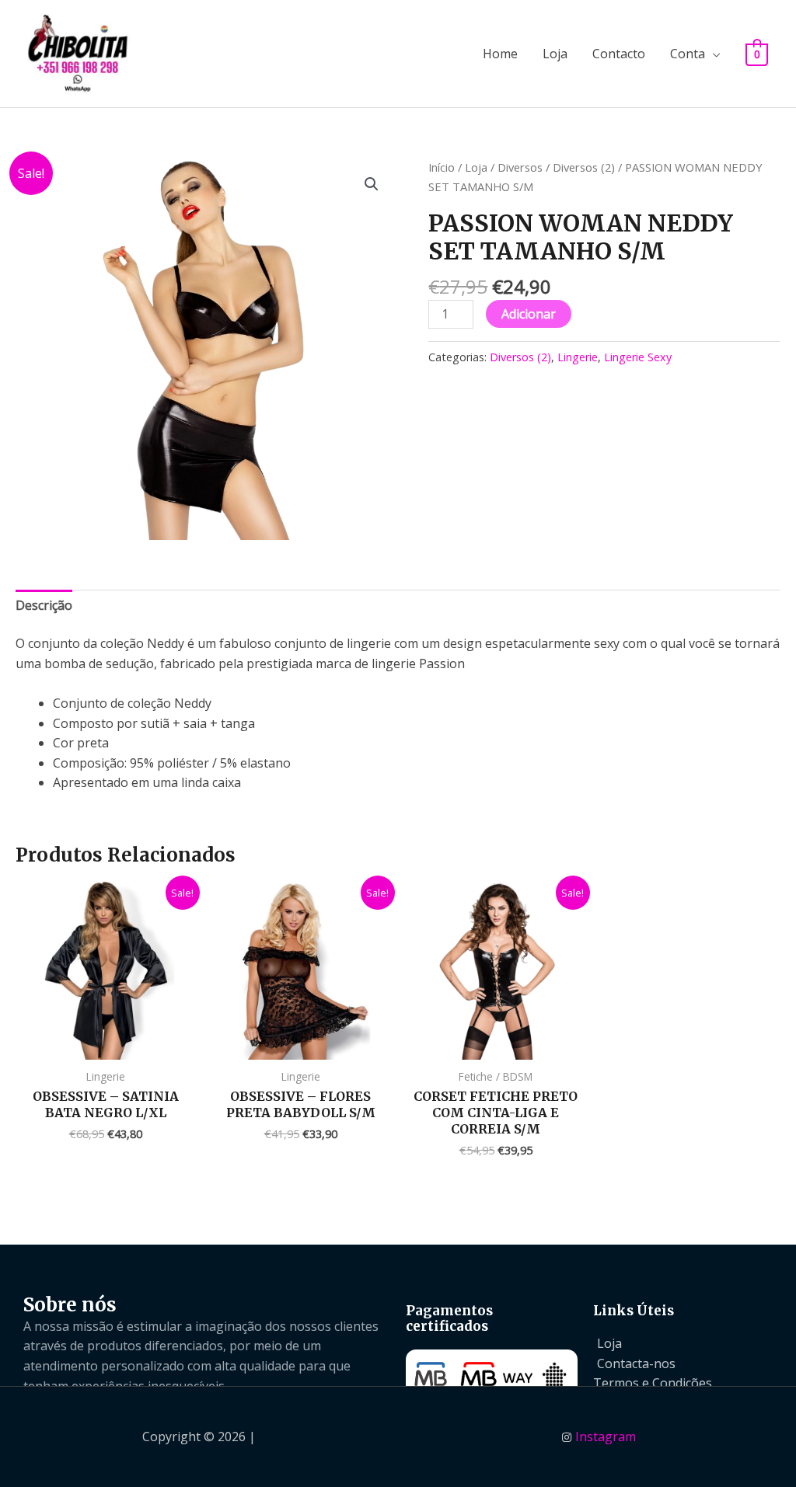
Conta (687, 53)
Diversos (520, 167)
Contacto (618, 53)
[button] (372, 184)
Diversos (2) (584, 167)
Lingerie (577, 357)
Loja (555, 53)
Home (500, 53)
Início (441, 167)
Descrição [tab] (44, 605)
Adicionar (528, 313)
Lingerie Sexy (638, 357)
